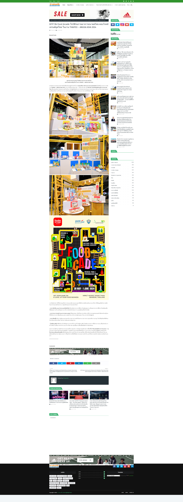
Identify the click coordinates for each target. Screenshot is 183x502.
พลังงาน (122, 205)
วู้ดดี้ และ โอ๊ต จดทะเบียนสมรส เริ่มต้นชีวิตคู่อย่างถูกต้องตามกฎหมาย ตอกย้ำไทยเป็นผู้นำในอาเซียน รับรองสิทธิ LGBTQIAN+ (125, 54)
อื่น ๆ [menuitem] (128, 5)
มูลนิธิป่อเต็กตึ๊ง (122, 203)
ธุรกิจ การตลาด (122, 162)
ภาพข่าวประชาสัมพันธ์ (122, 165)
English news (122, 185)
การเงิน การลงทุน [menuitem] (80, 5)
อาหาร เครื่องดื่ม (122, 190)
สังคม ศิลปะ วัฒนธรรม (122, 187)
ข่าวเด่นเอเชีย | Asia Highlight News (64, 492)
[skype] (133, 1)
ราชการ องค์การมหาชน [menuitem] (120, 5)
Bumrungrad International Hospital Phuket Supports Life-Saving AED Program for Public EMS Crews (124, 89)
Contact (58, 1)
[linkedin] (132, 466)
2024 (92, 476)
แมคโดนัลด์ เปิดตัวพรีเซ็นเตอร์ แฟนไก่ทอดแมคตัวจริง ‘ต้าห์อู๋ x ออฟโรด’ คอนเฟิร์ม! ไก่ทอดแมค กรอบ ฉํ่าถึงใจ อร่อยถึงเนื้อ (124, 45)
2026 (92, 471)
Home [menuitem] (64, 5)
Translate (131, 475)
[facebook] (124, 1)
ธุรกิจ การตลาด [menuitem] (89, 5)
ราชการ (122, 172)
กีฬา (122, 177)
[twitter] (126, 1)
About (54, 1)
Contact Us (131, 492)
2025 (92, 473)
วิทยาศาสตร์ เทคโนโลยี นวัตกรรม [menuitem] (103, 5)
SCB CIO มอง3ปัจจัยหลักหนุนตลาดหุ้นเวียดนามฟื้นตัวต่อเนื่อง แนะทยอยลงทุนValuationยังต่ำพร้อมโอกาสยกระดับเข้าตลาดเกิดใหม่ (125, 120)
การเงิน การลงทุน (122, 170)
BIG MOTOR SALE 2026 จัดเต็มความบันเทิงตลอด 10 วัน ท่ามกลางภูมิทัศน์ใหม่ (58, 401)
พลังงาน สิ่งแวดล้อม (122, 198)
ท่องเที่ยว (122, 183)
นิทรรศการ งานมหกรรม (57, 20)
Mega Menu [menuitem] (70, 5)
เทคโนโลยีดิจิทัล (122, 192)
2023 (92, 478)
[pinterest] (131, 1)
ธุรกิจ (122, 200)
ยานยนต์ (122, 167)
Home (50, 1)
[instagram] (128, 1)
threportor (53, 30)
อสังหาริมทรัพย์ (122, 195)
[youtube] (127, 24)
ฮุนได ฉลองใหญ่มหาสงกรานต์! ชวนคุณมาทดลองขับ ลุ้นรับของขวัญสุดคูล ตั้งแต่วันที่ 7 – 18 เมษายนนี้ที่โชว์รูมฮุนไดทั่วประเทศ (125, 99)
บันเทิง (122, 180)
